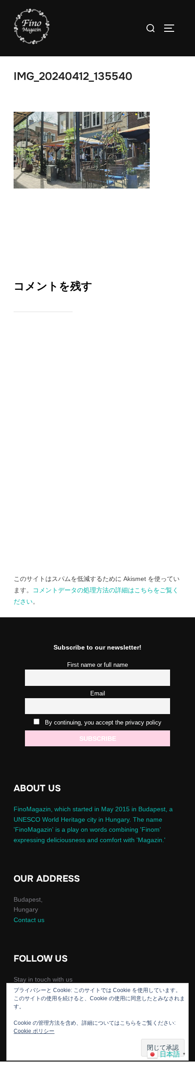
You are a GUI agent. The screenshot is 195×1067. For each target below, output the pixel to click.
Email (97, 693)
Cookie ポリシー (34, 1031)
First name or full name (97, 665)
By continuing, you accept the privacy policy (102, 723)
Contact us (29, 919)
